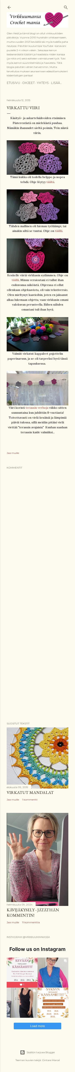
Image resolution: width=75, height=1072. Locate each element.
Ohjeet (28, 83)
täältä (50, 182)
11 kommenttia (31, 922)
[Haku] (65, 6)
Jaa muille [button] (13, 453)
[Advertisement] (37, 601)
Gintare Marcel (51, 1060)
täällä (58, 231)
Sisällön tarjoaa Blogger (41, 1052)
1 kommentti (30, 799)
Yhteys (43, 83)
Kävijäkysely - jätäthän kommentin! (33, 912)
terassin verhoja (37, 408)
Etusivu (13, 83)
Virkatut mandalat (30, 792)
